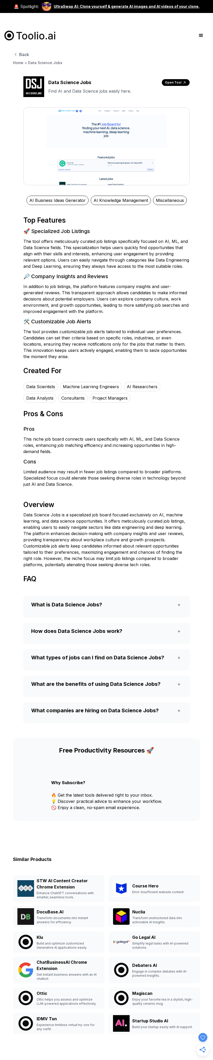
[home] (30, 35)
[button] (201, 35)
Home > (20, 62)
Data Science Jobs (45, 62)
